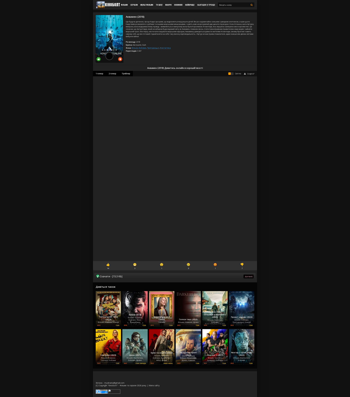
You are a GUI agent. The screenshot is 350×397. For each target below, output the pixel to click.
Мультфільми (146, 4)
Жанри (168, 4)
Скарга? (250, 73)
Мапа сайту (154, 385)
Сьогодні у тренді (206, 4)
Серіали (134, 4)
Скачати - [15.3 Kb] (176, 276)
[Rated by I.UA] (114, 393)
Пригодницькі (153, 48)
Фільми (124, 4)
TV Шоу (159, 4)
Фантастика (165, 48)
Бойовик (142, 48)
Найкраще (190, 4)
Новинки (178, 4)
